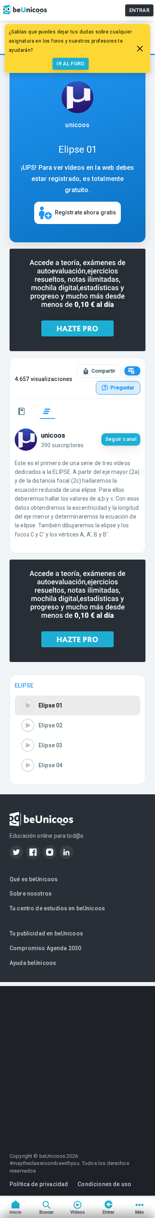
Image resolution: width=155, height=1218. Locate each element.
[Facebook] (33, 852)
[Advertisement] (77, 1063)
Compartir (103, 371)
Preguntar (122, 388)
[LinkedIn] (66, 852)
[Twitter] (16, 852)
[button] (77, 705)
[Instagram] (49, 852)
